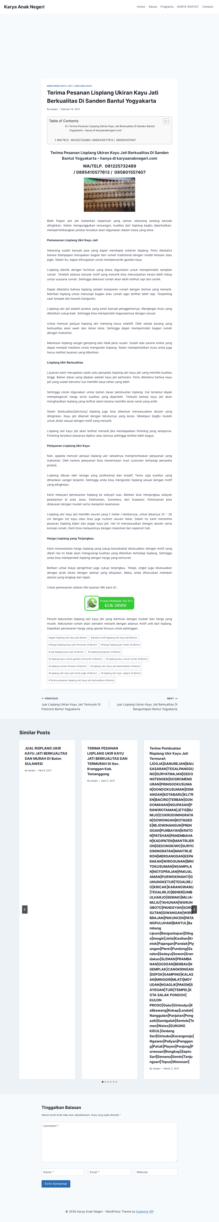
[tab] (103, 1082)
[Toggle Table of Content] (164, 121)
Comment (51, 1126)
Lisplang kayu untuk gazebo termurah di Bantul (75, 659)
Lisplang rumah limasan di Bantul (67, 666)
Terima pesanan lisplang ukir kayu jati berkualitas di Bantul (81, 680)
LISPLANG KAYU (83, 86)
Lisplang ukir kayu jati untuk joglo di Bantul (73, 673)
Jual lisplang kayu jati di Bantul (66, 651)
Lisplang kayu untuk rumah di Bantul (126, 659)
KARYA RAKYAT (188, 6)
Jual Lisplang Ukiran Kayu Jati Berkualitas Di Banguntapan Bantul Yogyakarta (147, 704)
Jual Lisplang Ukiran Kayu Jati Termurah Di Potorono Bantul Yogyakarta (71, 704)
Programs (167, 6)
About (153, 6)
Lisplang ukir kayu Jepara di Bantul (121, 673)
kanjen (54, 109)
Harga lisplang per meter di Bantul (120, 644)
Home (141, 6)
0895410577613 (93, 172)
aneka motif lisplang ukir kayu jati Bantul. (114, 637)
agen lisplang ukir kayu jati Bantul (68, 637)
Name (48, 1172)
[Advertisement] (109, 39)
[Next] (194, 909)
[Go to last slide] (25, 909)
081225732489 (120, 166)
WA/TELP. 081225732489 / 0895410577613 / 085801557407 (96, 140)
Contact (207, 6)
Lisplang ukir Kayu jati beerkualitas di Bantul (115, 666)
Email (95, 1172)
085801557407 (129, 172)
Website (142, 1172)
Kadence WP (145, 1211)
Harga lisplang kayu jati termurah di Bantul (73, 644)
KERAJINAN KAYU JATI (59, 86)
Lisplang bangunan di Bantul (104, 651)
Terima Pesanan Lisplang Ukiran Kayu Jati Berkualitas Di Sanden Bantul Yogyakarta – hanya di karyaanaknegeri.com (112, 128)
